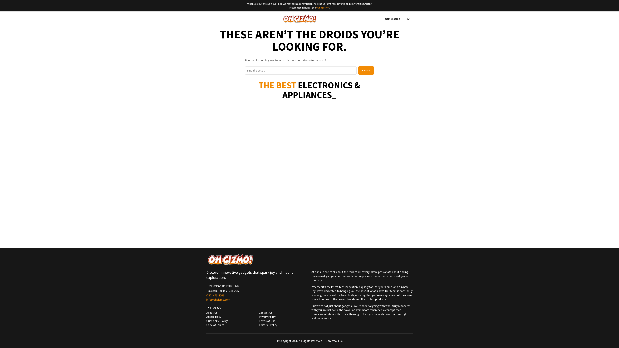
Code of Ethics (215, 325)
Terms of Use (267, 321)
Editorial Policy (268, 325)
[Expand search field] (408, 19)
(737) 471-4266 (215, 295)
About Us (211, 312)
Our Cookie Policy (217, 321)
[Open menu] (208, 19)
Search (366, 70)
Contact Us (265, 312)
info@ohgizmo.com (218, 299)
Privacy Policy (267, 317)
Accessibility (213, 317)
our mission (322, 7)
